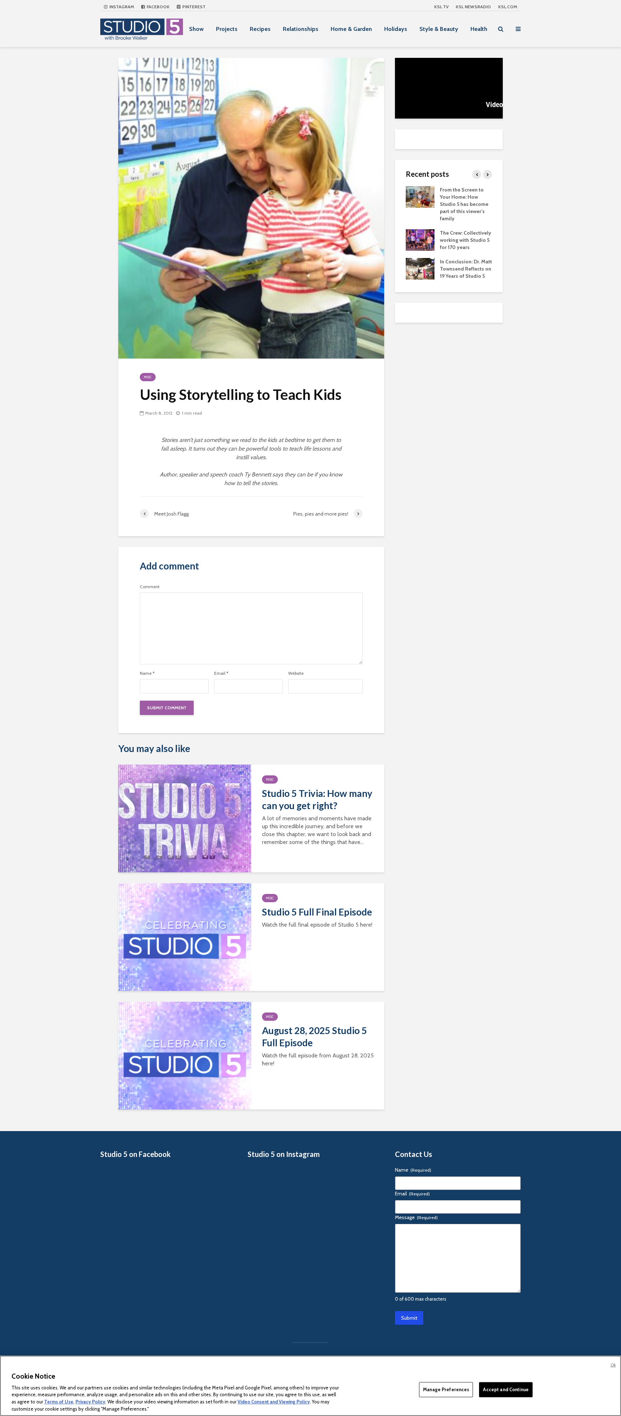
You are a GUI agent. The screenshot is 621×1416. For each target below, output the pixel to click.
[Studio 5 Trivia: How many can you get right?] (184, 818)
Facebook (158, 6)
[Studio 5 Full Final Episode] (184, 936)
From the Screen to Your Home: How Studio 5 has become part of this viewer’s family (464, 204)
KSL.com (507, 6)
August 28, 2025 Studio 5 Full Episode (314, 1036)
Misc (148, 377)
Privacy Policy (90, 1402)
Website (296, 673)
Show (196, 29)
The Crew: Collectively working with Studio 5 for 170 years (465, 240)
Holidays (395, 29)
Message (416, 1217)
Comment (150, 587)
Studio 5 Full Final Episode (317, 912)
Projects (227, 29)
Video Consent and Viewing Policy (274, 1402)
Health (478, 29)
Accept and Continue (505, 1389)
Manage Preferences (446, 1389)
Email (221, 673)
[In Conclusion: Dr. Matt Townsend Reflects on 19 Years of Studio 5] (420, 268)
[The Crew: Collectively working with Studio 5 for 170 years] (420, 239)
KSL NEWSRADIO (473, 6)
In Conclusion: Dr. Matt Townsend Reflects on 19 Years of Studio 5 (466, 268)
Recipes (260, 29)
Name (147, 673)
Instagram (121, 6)
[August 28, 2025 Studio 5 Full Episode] (184, 1055)
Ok (613, 1364)
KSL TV (441, 6)
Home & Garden (351, 29)
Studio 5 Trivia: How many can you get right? (317, 799)
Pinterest (193, 6)
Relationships (300, 29)
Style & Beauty (438, 29)
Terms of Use (58, 1402)
